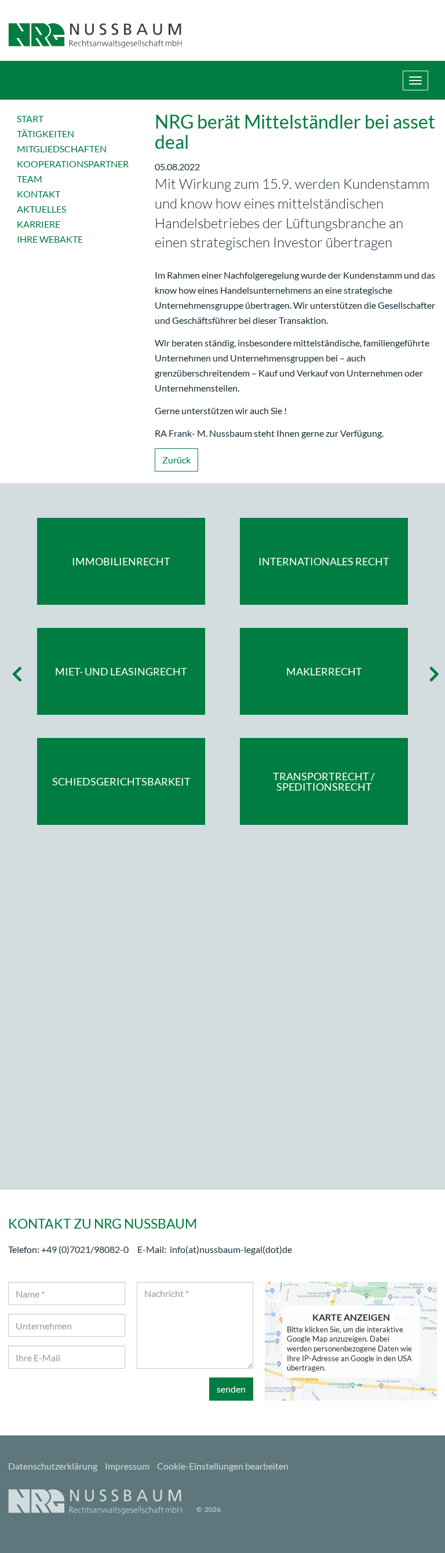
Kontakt (38, 193)
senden (231, 1388)
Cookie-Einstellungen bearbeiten (223, 1465)
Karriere (38, 223)
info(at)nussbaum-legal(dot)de (231, 1249)
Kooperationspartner (73, 163)
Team (29, 178)
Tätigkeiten (45, 133)
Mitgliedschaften (62, 148)
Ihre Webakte (50, 238)
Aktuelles (41, 208)
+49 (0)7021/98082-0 (85, 1249)
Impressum (127, 1465)
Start (30, 118)
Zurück (176, 459)
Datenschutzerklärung (52, 1465)
